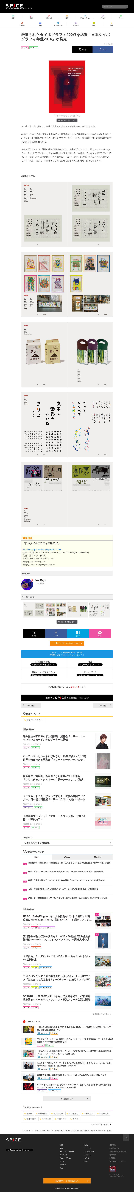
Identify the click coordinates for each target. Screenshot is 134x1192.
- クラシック (63, 1154)
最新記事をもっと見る (101, 1014)
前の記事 (31, 705)
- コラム (86, 1158)
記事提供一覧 (114, 1148)
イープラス (26, 1130)
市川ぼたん (73, 1113)
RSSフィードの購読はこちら (68, 643)
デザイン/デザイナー (35, 720)
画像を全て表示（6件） (68, 120)
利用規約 (113, 1158)
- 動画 (86, 1145)
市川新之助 (58, 1113)
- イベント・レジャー (66, 1151)
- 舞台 (61, 1148)
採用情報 (113, 1154)
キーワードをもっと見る (100, 1124)
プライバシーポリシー (117, 1161)
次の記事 (103, 705)
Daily (36, 857)
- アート (61, 1161)
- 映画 (61, 1168)
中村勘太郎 (46, 1119)
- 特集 (86, 1161)
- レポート (87, 1154)
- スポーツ (62, 1164)
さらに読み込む (67, 1098)
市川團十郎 (42, 1113)
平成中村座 (31, 1119)
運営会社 (113, 1145)
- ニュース (87, 1148)
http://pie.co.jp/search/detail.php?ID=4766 (42, 549)
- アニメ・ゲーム (65, 1158)
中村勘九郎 (104, 1113)
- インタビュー (89, 1151)
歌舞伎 (29, 1113)
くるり (75, 1119)
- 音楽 (61, 1145)
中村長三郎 (61, 1119)
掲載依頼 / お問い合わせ (118, 1151)
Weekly (67, 857)
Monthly (97, 857)
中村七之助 (88, 1113)
